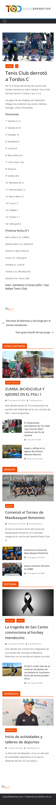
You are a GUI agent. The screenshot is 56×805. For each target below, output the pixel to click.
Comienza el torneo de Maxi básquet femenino (36, 551)
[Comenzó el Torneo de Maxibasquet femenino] (28, 488)
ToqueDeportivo (35, 400)
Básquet (9, 506)
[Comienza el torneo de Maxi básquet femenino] (12, 554)
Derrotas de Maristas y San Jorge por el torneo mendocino (28, 323)
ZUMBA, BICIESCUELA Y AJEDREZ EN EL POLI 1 (25, 391)
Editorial (10, 621)
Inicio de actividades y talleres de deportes (23, 739)
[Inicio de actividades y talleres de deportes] (28, 712)
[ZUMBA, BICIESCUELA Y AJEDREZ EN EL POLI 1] (28, 364)
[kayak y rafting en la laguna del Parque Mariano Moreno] (12, 453)
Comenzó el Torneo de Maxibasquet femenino (25, 515)
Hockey (9, 66)
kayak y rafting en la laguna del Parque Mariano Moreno (34, 451)
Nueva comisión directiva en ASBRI (36, 567)
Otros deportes (12, 383)
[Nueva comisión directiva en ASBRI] (12, 570)
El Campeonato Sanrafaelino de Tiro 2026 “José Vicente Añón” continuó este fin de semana (37, 429)
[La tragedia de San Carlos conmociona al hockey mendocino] (28, 602)
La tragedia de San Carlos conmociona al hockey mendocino (26, 632)
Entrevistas (11, 730)
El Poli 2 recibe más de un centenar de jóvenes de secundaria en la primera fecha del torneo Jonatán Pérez (37, 672)
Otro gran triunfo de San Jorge (33, 332)
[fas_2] (9, 309)
